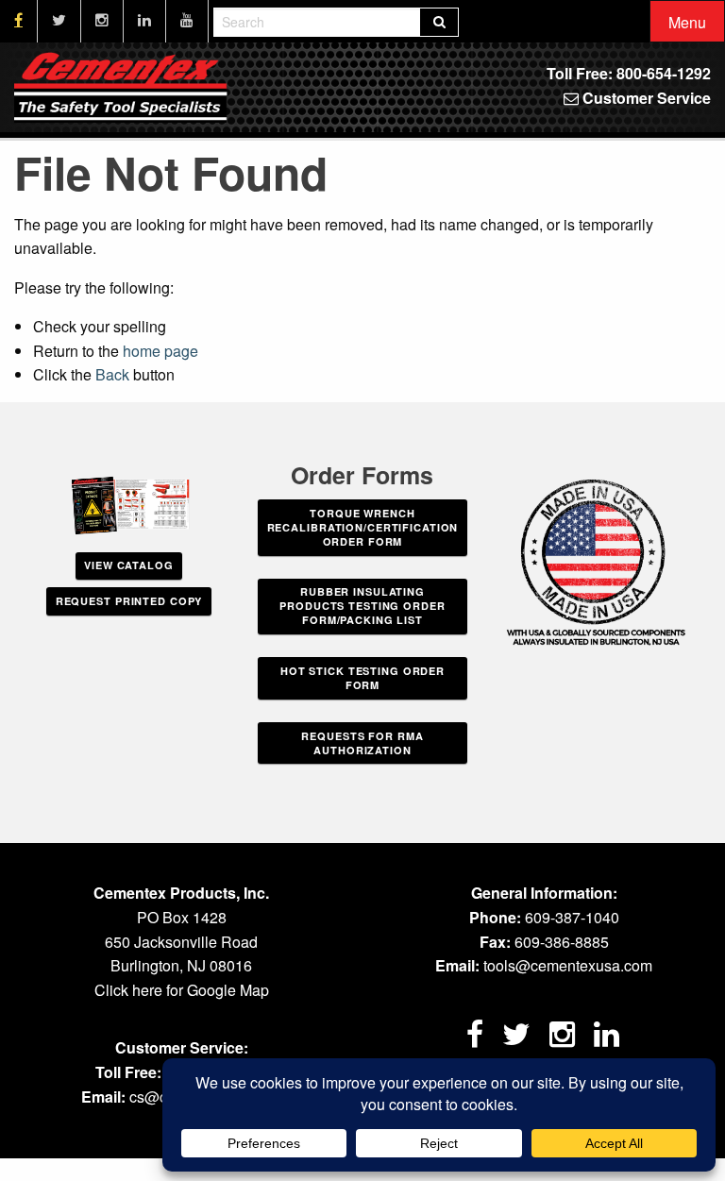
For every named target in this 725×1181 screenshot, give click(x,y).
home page (160, 351)
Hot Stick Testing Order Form (362, 678)
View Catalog (129, 565)
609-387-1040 (572, 917)
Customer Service (645, 98)
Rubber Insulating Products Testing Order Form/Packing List (362, 605)
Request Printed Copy (129, 601)
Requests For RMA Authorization (362, 743)
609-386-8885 (561, 942)
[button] (687, 22)
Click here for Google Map (181, 990)
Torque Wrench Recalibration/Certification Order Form (363, 527)
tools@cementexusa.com (567, 965)
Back (112, 374)
